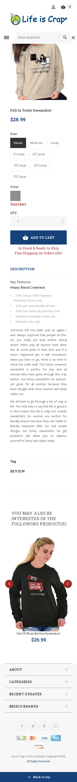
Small (18, 143)
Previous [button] (9, 584)
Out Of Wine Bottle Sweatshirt (39, 633)
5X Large (20, 176)
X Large (19, 154)
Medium (36, 143)
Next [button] (68, 584)
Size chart (18, 204)
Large (55, 143)
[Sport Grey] (15, 196)
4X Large (40, 165)
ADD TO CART (43, 237)
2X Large (38, 154)
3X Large (20, 165)
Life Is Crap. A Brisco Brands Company (34, 756)
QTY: (13, 213)
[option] (38, 72)
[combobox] (39, 37)
